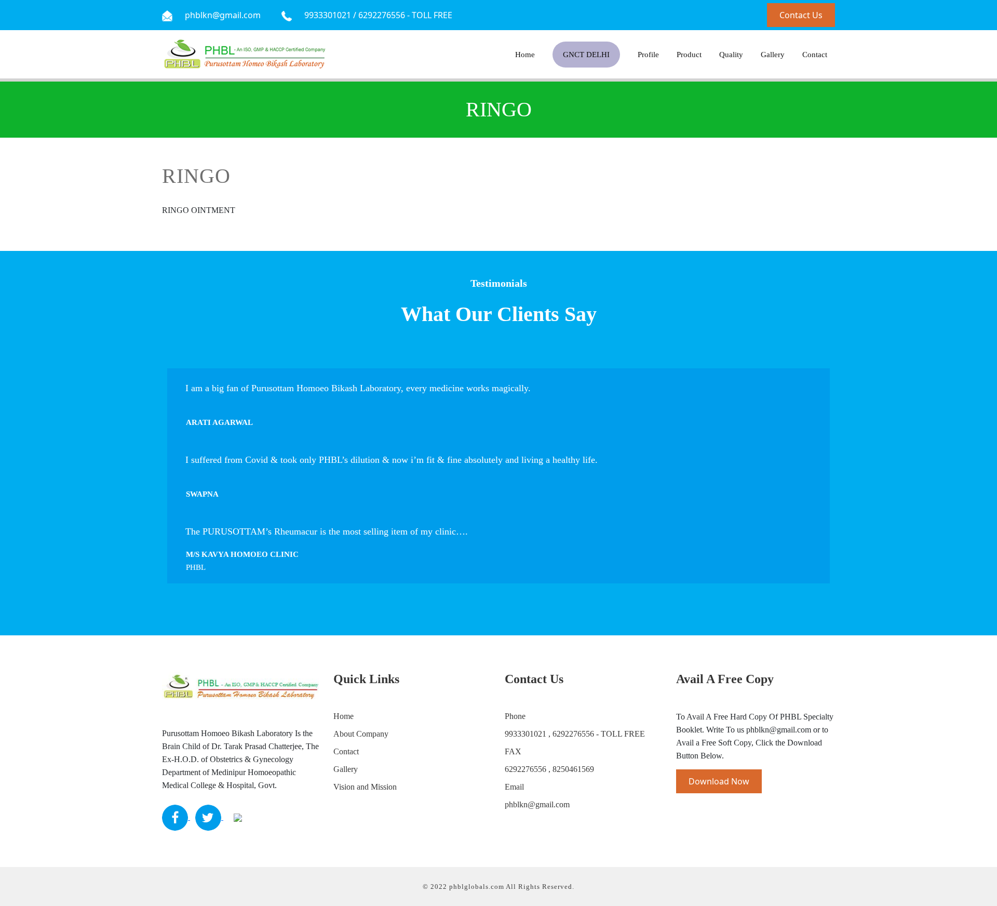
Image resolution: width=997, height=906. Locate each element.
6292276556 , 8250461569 (549, 769)
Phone (515, 716)
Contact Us (801, 15)
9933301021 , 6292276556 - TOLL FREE (575, 733)
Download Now (719, 781)
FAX (513, 751)
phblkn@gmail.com (537, 804)
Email (514, 786)
